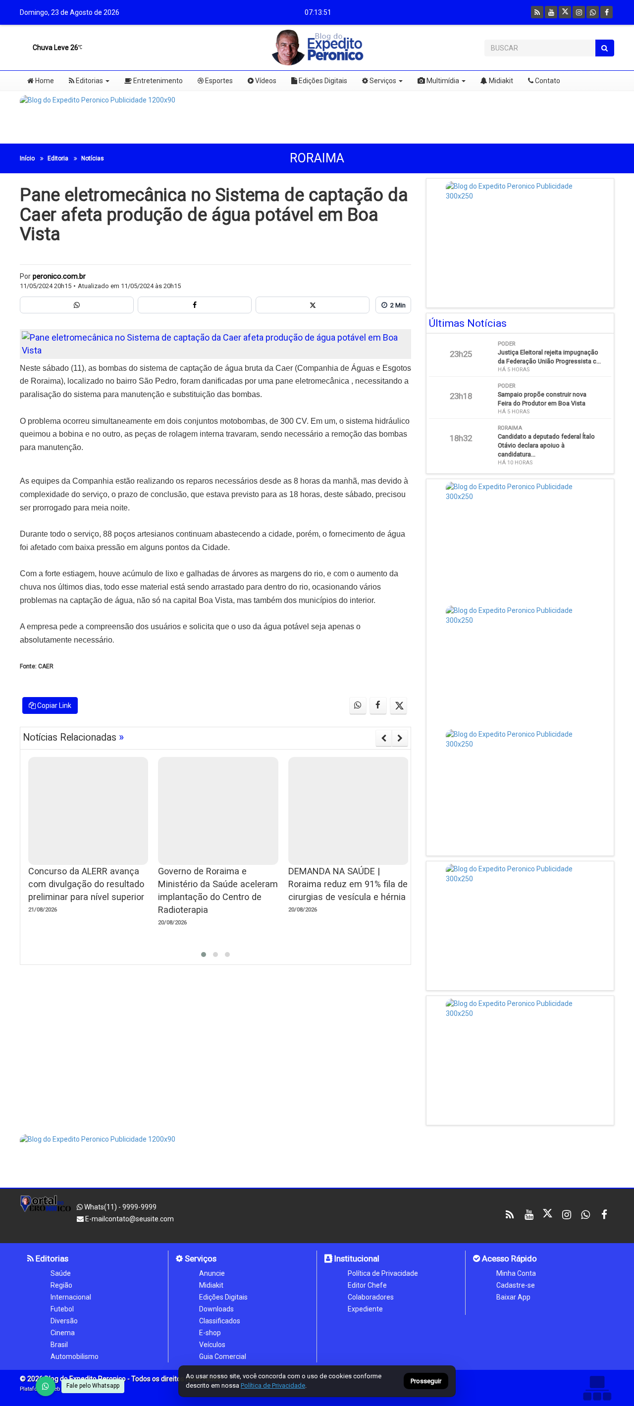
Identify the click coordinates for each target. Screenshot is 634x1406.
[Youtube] (551, 12)
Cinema (63, 1333)
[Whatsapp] (592, 12)
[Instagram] (579, 12)
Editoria (58, 158)
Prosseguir (426, 1381)
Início (27, 158)
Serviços (382, 81)
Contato (546, 81)
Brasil (59, 1345)
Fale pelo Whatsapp (92, 1385)
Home (44, 81)
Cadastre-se (515, 1285)
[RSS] (537, 12)
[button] (204, 954)
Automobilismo (75, 1356)
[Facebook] (606, 12)
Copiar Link (53, 705)
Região (61, 1285)
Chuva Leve (54, 47)
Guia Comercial (222, 1356)
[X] (565, 12)
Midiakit (500, 81)
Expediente (365, 1309)
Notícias (92, 158)
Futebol (62, 1309)
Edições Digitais (322, 81)
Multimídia (442, 81)
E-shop (210, 1333)
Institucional (355, 1258)
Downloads (216, 1309)
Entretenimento (157, 81)
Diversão (64, 1321)
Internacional (71, 1297)
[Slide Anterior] (383, 738)
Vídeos (265, 81)
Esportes (218, 81)
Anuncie (212, 1273)
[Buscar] (604, 48)
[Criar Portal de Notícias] (597, 1388)
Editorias (88, 81)
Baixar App (513, 1297)
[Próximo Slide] (400, 738)
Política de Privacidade (383, 1273)
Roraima (317, 158)
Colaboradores (371, 1297)
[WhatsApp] (45, 1386)
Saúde (61, 1273)
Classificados (219, 1321)
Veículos (212, 1345)
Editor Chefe (367, 1285)
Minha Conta (516, 1273)
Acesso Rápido (508, 1258)
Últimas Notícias (468, 323)
